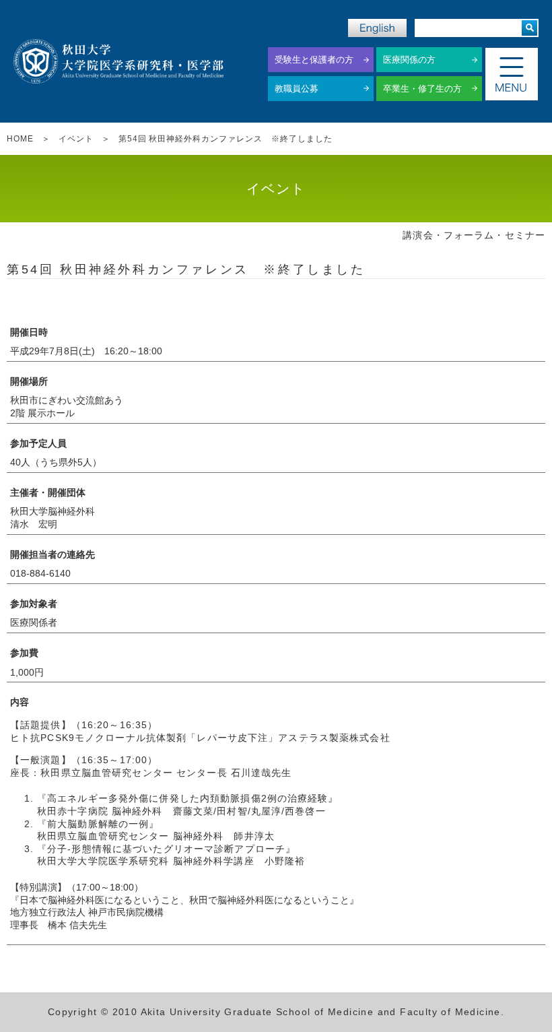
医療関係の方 (409, 60)
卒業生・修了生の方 (422, 89)
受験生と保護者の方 (314, 60)
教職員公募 (296, 89)
